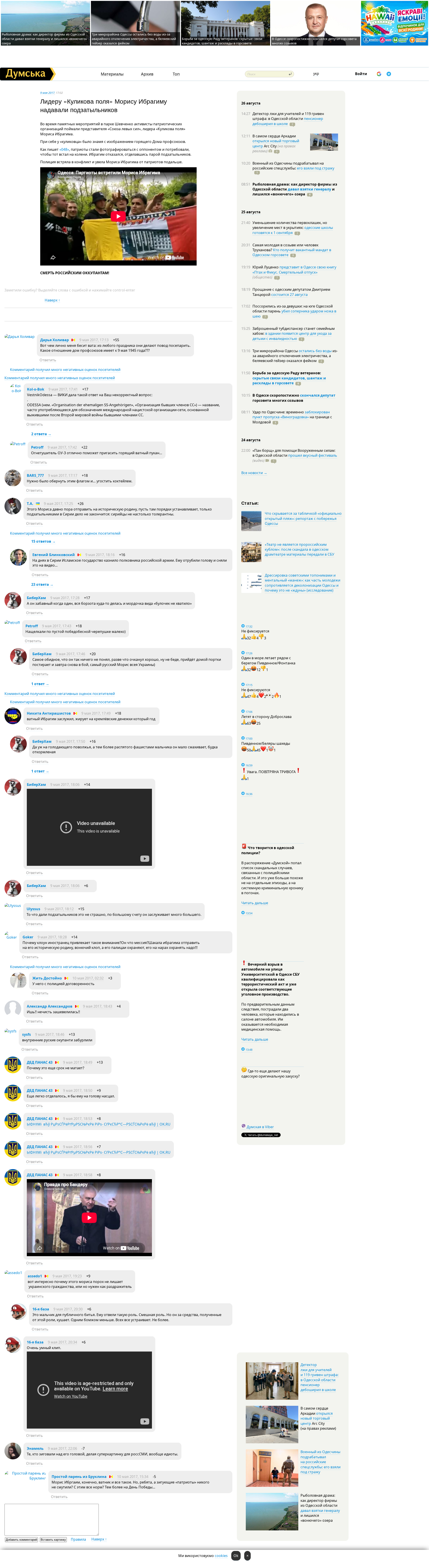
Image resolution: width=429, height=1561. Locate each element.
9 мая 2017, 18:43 (97, 1006)
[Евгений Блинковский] (18, 564)
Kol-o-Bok (35, 389)
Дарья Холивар (54, 339)
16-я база (40, 1309)
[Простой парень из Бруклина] (25, 1478)
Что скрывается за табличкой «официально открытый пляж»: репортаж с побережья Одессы (303, 518)
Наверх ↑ (52, 300)
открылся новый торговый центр (317, 1418)
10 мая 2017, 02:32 (88, 978)
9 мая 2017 (47, 93)
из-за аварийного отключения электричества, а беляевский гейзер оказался (295, 355)
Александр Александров (49, 1006)
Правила (78, 1539)
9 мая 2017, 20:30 (68, 1309)
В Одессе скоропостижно (276, 395)
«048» (64, 149)
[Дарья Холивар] (19, 336)
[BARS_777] (12, 485)
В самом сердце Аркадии (274, 136)
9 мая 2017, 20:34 (62, 1342)
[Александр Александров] (12, 1015)
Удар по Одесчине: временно (278, 412)
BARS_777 (35, 475)
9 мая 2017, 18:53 (77, 1118)
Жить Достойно (47, 978)
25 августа (251, 211)
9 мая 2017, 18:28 (52, 937)
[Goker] (10, 937)
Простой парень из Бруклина (79, 1476)
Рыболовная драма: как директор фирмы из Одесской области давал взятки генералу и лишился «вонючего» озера (44, 38)
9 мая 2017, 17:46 (70, 653)
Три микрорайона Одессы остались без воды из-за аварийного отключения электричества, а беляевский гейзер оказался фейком (134, 38)
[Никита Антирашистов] (12, 722)
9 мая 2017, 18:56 (77, 1146)
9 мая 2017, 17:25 (58, 503)
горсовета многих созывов (277, 400)
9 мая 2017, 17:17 (62, 475)
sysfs (26, 1034)
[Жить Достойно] (18, 987)
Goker (28, 937)
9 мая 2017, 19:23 (67, 1276)
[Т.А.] (12, 513)
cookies (221, 1555)
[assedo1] (13, 1272)
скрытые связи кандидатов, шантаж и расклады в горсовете (289, 380)
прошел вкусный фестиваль (312, 455)
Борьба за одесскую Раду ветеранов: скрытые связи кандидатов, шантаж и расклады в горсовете (222, 41)
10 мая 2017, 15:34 (132, 1476)
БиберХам (37, 597)
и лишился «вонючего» (293, 192)
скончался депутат (317, 395)
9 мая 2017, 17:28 (65, 597)
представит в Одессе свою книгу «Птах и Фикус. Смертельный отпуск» (294, 269)
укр (316, 73)
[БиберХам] (12, 607)
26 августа (251, 103)
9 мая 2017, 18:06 (65, 784)
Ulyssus (33, 908)
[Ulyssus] (12, 905)
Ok (235, 1555)
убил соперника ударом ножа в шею (294, 313)
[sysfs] (10, 1031)
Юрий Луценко (266, 267)
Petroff (37, 447)
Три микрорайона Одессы (275, 350)
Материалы (112, 74)
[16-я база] (18, 1318)
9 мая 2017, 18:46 (49, 1034)
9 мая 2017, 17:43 (56, 626)
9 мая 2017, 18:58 (77, 1174)
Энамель (35, 1448)
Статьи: (250, 503)
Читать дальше (254, 902)
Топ (176, 74)
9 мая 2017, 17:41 (63, 389)
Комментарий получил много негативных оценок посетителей (65, 369)
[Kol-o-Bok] (15, 390)
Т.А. (30, 503)
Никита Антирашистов (49, 713)
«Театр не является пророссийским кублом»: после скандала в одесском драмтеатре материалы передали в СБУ (299, 549)
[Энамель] (12, 1458)
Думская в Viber (260, 1126)
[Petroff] (17, 444)
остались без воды (315, 350)
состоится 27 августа (289, 294)
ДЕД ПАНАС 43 (40, 1062)
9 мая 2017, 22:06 (62, 1448)
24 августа (251, 439)
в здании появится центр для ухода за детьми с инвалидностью (292, 336)
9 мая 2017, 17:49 (96, 713)
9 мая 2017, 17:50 (70, 741)
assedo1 (35, 1276)
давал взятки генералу (309, 189)
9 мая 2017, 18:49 (77, 1062)
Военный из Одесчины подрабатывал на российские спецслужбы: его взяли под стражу (321, 1461)
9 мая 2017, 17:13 (94, 339)
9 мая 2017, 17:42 (62, 447)
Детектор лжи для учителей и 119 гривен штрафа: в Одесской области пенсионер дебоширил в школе (320, 1377)
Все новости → (254, 472)
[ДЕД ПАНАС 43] (12, 1071)
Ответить (48, 360)
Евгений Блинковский (53, 554)
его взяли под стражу (315, 168)
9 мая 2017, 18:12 (59, 908)
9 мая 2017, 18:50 (77, 1090)
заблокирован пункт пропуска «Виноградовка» (291, 414)
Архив (147, 74)
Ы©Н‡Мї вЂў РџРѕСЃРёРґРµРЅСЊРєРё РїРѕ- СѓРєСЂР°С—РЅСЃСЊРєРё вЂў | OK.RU (98, 1124)
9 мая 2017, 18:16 (100, 554)
